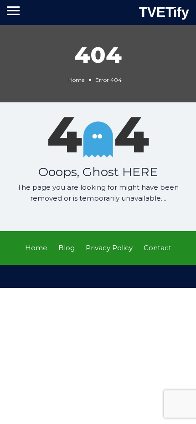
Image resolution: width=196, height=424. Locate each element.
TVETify (164, 12)
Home (76, 79)
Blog (66, 247)
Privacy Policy (109, 247)
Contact (157, 247)
